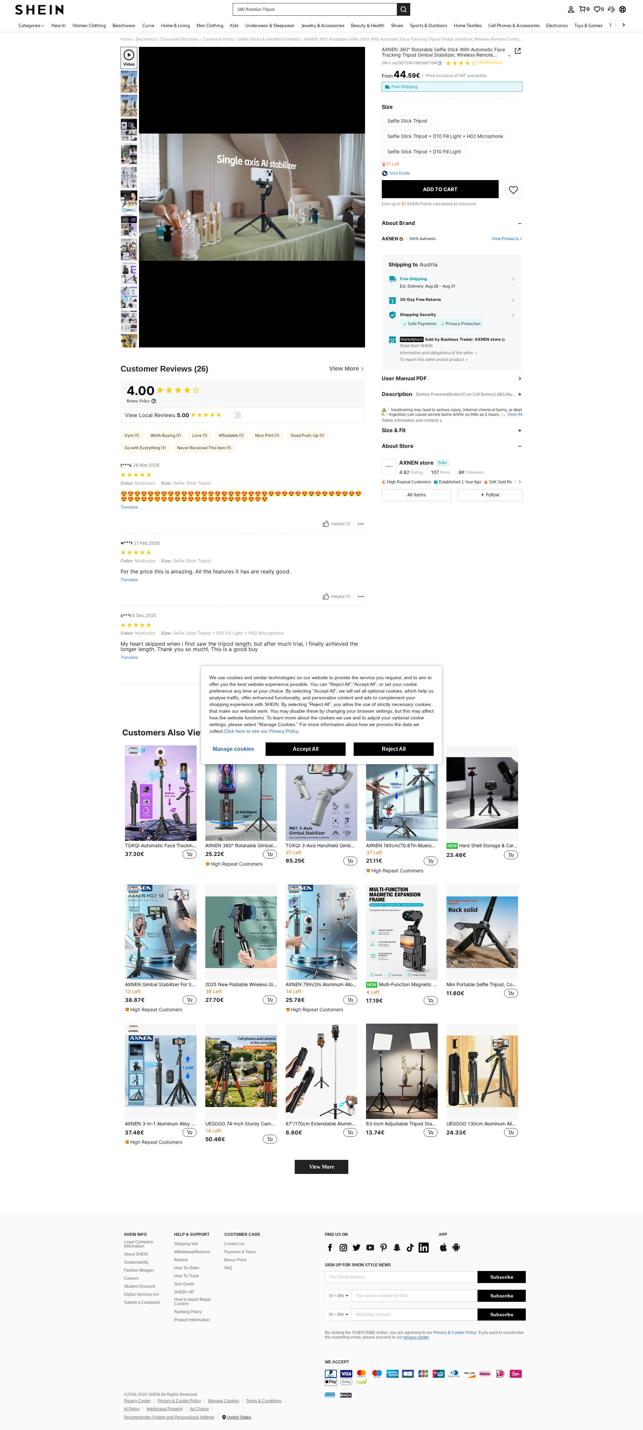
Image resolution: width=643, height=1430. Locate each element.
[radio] (407, 121)
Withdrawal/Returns (192, 1252)
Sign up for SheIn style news (358, 1265)
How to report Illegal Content (192, 1301)
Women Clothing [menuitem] (89, 25)
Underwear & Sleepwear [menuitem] (270, 25)
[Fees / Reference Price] (422, 76)
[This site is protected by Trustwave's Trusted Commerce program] (330, 1394)
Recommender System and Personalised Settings (169, 1417)
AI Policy (132, 1409)
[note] (235, 864)
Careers (131, 1278)
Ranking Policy (188, 1311)
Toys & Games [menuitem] (588, 25)
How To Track (186, 1276)
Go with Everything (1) (145, 447)
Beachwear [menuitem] (124, 25)
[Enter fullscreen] (358, 342)
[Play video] (252, 197)
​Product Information (192, 1320)
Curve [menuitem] (148, 25)
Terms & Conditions (264, 1401)
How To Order (186, 1268)
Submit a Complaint (142, 1302)
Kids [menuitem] (234, 25)
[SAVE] (513, 189)
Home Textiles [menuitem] (468, 25)
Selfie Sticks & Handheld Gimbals (269, 39)
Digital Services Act (141, 1294)
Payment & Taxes (240, 1252)
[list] (378, 1248)
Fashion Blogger (139, 1270)
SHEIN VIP (184, 1292)
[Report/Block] (361, 524)
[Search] (403, 9)
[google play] (456, 1250)
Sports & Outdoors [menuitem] (428, 25)
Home (126, 39)
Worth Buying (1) (165, 435)
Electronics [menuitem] (557, 25)
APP (443, 1235)
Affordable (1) (231, 435)
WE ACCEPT (337, 1362)
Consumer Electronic (179, 39)
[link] (584, 9)
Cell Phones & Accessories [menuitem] (514, 25)
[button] (611, 9)
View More (321, 1167)
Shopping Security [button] (418, 314)
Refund (181, 1260)
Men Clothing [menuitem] (210, 25)
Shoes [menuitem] (397, 25)
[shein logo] (39, 9)
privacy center (416, 1337)
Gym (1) (132, 435)
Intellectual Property (165, 1409)
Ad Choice (199, 1409)
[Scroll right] (623, 25)
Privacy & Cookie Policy (455, 1332)
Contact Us (234, 1244)
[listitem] (160, 809)
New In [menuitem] (59, 25)
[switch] (235, 415)
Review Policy (138, 401)
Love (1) (199, 435)
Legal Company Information (138, 1244)
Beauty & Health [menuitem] (367, 25)
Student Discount (139, 1286)
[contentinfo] (425, 1378)
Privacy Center (137, 1401)
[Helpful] (326, 524)
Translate (129, 507)
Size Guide (184, 1284)
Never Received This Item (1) (204, 447)
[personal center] (571, 9)
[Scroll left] (615, 25)
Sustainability (136, 1262)
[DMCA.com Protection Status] (346, 1394)
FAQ (228, 1268)
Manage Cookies (223, 1401)
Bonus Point (235, 1260)
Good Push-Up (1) (307, 435)
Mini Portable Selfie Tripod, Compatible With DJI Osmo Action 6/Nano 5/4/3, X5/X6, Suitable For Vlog (482, 984)
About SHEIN (136, 1254)
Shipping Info (186, 1244)
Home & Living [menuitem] (175, 25)
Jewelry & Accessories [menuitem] (322, 25)
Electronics (146, 39)
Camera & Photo (218, 39)
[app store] (443, 1250)
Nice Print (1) (267, 435)
